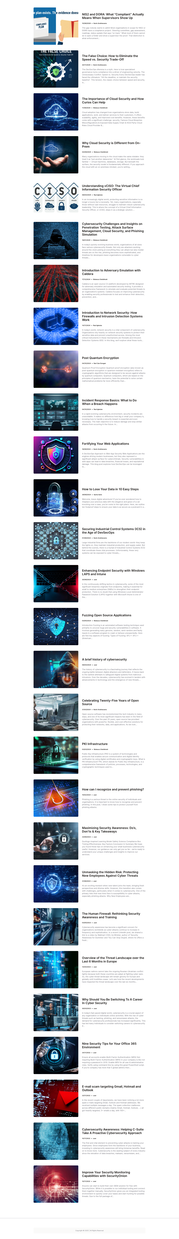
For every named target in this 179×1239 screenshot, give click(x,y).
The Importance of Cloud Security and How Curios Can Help (113, 100)
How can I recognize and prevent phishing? (113, 789)
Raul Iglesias (98, 195)
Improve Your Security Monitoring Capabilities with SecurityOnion (106, 1174)
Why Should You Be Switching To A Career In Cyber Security (112, 1001)
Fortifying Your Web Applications (105, 443)
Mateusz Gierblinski (100, 108)
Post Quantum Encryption (100, 358)
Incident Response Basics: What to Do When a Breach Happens (109, 402)
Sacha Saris (98, 495)
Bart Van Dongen (100, 363)
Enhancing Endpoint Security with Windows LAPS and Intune (113, 572)
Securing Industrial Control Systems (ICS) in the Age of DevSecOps (113, 530)
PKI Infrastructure (95, 744)
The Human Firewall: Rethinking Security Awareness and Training (111, 915)
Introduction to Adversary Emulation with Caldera (111, 272)
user (95, 579)
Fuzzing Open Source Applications (106, 615)
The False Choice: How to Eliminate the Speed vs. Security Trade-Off (110, 57)
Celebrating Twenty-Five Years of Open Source (110, 702)
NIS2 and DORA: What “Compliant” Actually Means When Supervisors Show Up (113, 16)
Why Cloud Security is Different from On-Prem (111, 144)
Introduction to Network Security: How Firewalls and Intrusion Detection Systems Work (112, 316)
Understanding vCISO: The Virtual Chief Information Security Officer (110, 187)
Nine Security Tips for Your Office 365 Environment (109, 1045)
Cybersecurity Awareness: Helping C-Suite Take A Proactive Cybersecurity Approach (113, 1131)
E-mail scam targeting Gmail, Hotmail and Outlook (111, 1088)
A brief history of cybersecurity (104, 659)
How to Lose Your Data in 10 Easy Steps (110, 489)
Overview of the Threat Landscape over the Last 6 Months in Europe (113, 959)
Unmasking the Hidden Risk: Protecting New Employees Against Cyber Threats (110, 873)
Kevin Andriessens (100, 23)
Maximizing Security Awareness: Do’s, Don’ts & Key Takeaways (109, 829)
